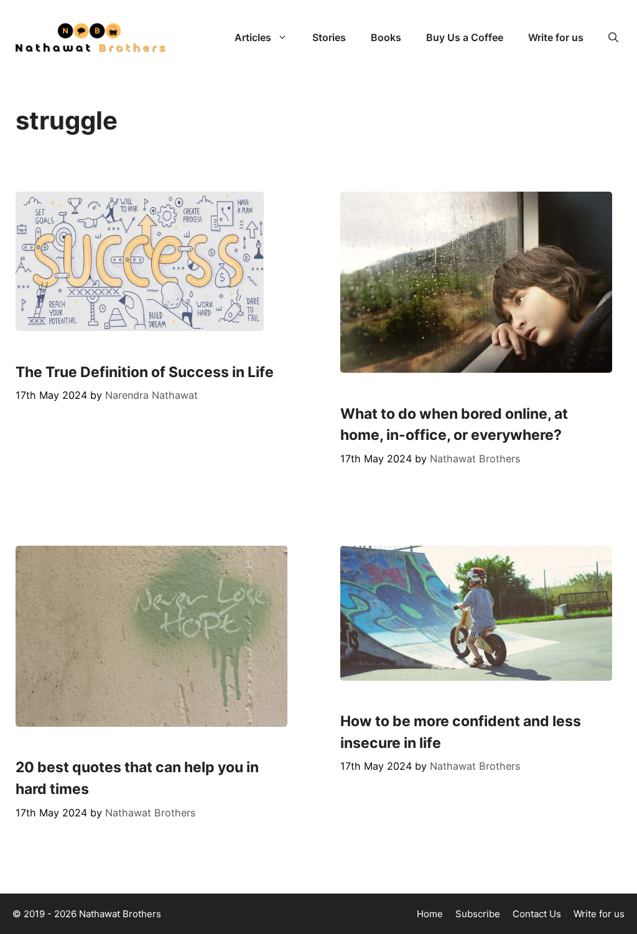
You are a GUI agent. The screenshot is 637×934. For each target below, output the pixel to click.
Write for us (556, 37)
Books (386, 37)
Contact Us (537, 914)
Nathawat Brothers (120, 914)
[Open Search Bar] (613, 37)
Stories (329, 37)
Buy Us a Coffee (464, 37)
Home (430, 914)
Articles (253, 37)
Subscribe (477, 914)
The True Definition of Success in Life (145, 372)
